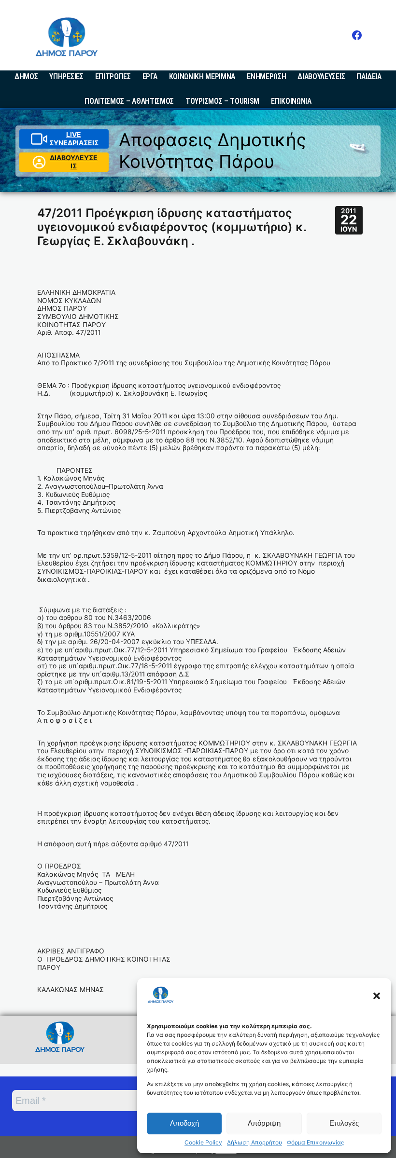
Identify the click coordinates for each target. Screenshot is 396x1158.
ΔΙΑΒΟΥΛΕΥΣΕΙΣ (74, 162)
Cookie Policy (203, 1142)
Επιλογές (344, 1123)
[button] (377, 996)
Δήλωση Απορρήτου (254, 1142)
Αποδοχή (184, 1123)
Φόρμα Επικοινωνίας (315, 1142)
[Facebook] (357, 35)
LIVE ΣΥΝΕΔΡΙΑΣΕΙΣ (74, 139)
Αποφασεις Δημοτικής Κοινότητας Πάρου (212, 150)
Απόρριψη (264, 1123)
